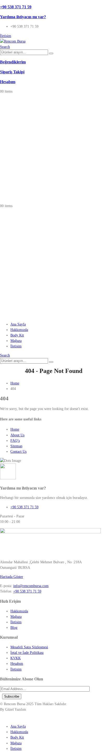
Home (14, 429)
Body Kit (17, 335)
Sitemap (16, 446)
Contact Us (18, 452)
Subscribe (11, 696)
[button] (5, 47)
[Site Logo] (12, 41)
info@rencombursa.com (31, 586)
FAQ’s (15, 441)
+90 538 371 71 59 (27, 591)
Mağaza (16, 341)
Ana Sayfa (18, 324)
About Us (17, 435)
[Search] (51, 53)
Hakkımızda (19, 330)
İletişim (16, 346)
